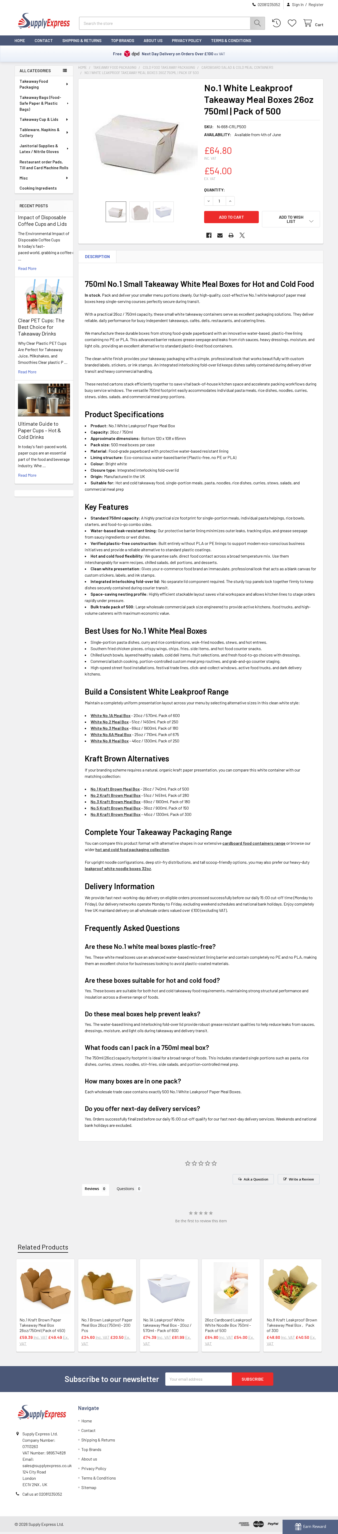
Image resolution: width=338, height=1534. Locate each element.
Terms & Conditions (231, 40)
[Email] (220, 235)
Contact (44, 40)
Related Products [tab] (43, 1247)
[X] (242, 235)
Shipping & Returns (81, 40)
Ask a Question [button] (256, 1179)
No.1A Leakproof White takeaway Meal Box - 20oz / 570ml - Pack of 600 (167, 1325)
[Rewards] (310, 1527)
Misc (24, 178)
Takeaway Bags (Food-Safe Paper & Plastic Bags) (40, 103)
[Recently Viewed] (277, 23)
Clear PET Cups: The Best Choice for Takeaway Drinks (41, 327)
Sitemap (88, 1487)
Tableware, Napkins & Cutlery (40, 132)
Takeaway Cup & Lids (39, 119)
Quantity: (214, 189)
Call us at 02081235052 (42, 1493)
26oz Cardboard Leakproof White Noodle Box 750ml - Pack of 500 (228, 1325)
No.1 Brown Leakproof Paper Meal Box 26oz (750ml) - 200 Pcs (106, 1325)
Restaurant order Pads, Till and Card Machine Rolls (44, 164)
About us (153, 40)
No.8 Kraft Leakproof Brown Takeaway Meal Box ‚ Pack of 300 (292, 1325)
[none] (140, 140)
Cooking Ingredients (38, 188)
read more (27, 268)
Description (97, 256)
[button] (291, 219)
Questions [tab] (125, 1188)
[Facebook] (209, 235)
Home (20, 40)
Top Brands (122, 40)
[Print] (231, 235)
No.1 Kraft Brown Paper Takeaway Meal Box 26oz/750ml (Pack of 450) (42, 1325)
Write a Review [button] (301, 1179)
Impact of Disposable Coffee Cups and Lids (42, 220)
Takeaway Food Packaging (34, 84)
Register (315, 4)
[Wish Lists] (293, 23)
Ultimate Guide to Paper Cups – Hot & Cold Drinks (39, 430)
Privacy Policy (186, 40)
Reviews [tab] (92, 1188)
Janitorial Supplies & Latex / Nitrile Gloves (39, 148)
